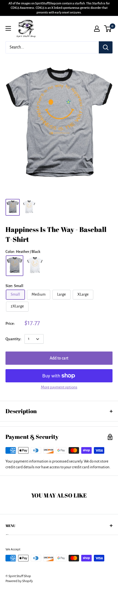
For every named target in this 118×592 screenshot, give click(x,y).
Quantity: (13, 339)
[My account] (97, 29)
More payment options (59, 387)
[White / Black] (35, 265)
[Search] (106, 47)
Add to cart (59, 358)
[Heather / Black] (14, 265)
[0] (108, 28)
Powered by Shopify (19, 581)
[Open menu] (8, 28)
